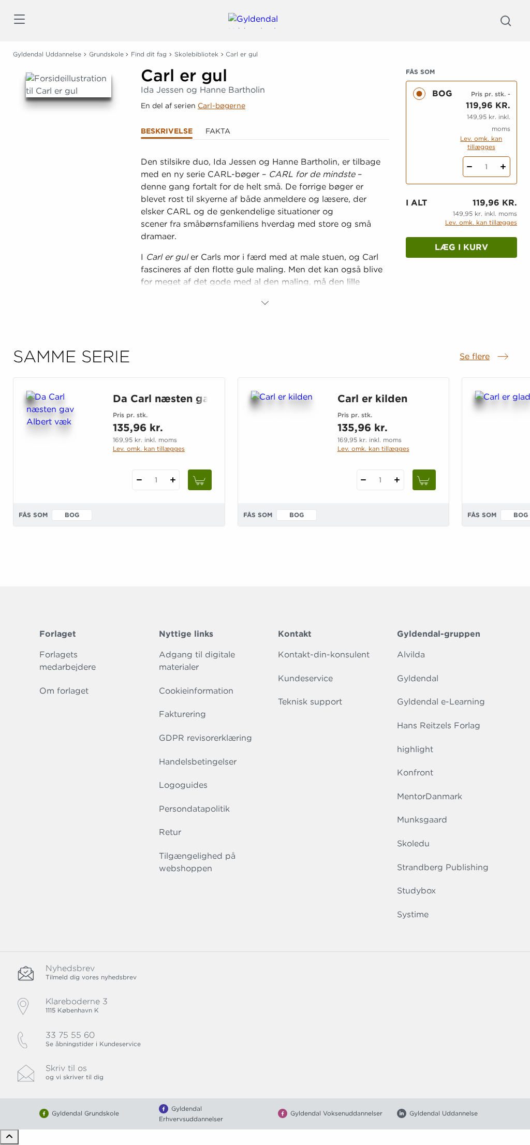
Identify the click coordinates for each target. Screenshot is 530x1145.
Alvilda (411, 654)
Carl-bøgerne (221, 105)
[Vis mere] (265, 303)
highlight (415, 749)
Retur (170, 832)
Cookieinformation (196, 691)
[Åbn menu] (19, 20)
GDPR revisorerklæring (205, 738)
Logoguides (183, 785)
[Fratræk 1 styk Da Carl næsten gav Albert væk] (138, 480)
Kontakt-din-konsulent (324, 654)
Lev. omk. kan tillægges (481, 143)
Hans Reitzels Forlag (438, 725)
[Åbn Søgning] (505, 20)
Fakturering (182, 714)
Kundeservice (305, 678)
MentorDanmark (429, 796)
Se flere (485, 357)
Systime (413, 914)
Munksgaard (422, 820)
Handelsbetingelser (198, 762)
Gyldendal (417, 678)
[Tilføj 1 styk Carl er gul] (503, 167)
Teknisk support (310, 702)
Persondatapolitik (194, 809)
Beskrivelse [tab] (167, 131)
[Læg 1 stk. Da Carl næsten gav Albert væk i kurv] (200, 479)
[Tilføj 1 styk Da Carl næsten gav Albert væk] (172, 480)
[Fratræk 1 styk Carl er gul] (469, 167)
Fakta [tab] (217, 131)
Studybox (416, 891)
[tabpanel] (265, 232)
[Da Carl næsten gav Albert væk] (61, 440)
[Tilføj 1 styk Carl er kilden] (397, 480)
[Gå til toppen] (9, 1136)
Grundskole (106, 54)
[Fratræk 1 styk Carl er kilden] (363, 480)
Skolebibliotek (196, 54)
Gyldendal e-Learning (441, 702)
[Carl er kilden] (286, 440)
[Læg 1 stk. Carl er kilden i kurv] (424, 479)
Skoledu (413, 843)
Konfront (415, 772)
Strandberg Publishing (443, 867)
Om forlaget (64, 691)
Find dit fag (149, 54)
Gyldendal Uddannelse (47, 54)
